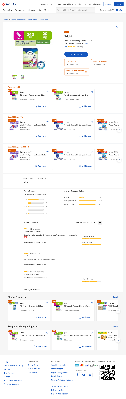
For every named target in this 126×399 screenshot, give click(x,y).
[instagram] (90, 376)
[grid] (63, 100)
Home (6, 19)
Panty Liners (44, 19)
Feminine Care (32, 19)
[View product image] (14, 77)
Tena (86, 43)
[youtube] (83, 376)
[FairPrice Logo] (9, 4)
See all (115, 297)
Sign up (108, 4)
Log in (119, 4)
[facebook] (77, 376)
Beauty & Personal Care (17, 19)
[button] (113, 10)
